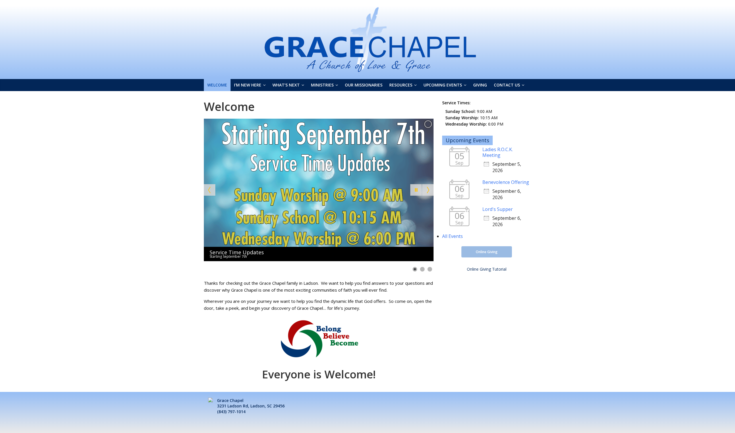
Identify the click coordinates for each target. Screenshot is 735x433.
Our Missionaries (363, 85)
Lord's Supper (497, 209)
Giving (480, 85)
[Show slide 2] (422, 269)
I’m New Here (247, 85)
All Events (452, 236)
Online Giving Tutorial (486, 269)
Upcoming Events (442, 85)
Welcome (217, 85)
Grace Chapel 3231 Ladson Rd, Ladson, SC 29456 (251, 403)
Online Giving (487, 251)
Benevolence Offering (505, 182)
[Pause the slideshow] (416, 190)
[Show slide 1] (415, 269)
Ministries (322, 85)
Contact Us (507, 85)
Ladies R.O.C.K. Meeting (497, 152)
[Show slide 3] (430, 269)
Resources (400, 85)
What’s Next (286, 85)
